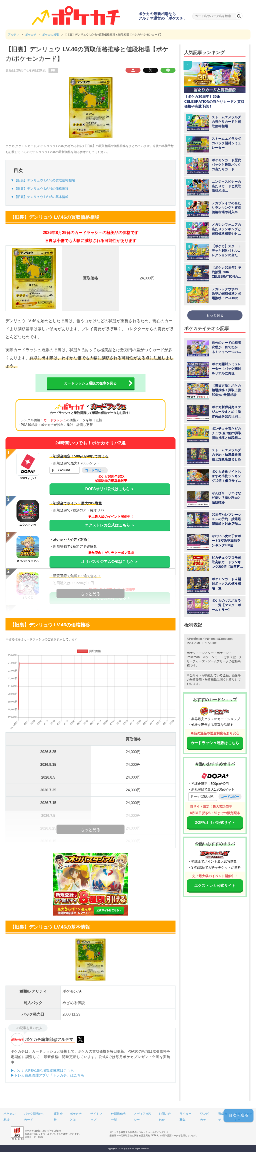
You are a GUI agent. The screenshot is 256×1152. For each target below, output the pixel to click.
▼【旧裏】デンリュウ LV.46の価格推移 (39, 188)
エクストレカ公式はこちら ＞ (110, 525)
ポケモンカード (213, 657)
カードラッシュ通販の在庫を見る (90, 383)
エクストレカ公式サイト (215, 885)
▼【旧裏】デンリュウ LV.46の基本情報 (39, 197)
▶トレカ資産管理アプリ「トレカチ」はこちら (47, 1075)
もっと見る (215, 315)
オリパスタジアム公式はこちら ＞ (109, 561)
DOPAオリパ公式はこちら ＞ (109, 489)
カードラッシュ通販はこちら (214, 743)
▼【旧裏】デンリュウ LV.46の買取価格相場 (43, 180)
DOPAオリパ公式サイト (214, 822)
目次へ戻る (238, 1115)
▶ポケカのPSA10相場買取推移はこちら (42, 1071)
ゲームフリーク (218, 661)
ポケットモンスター (200, 653)
